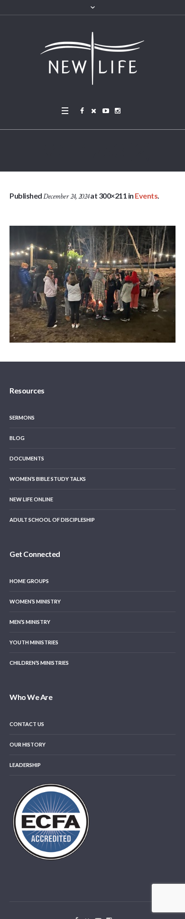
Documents (26, 458)
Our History (27, 744)
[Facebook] (82, 110)
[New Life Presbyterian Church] (92, 58)
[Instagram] (117, 110)
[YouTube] (106, 110)
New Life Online (31, 499)
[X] (94, 110)
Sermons (22, 417)
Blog (17, 438)
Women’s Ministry (35, 601)
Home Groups (29, 581)
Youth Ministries (33, 642)
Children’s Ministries (39, 663)
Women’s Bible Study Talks (47, 479)
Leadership (25, 765)
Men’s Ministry (29, 622)
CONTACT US (26, 724)
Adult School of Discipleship (52, 520)
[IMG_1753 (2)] (92, 284)
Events (146, 195)
